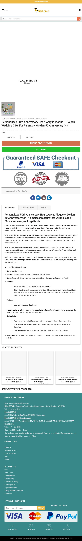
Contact (7, 459)
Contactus (49, 529)
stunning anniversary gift (25, 235)
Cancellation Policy (11, 482)
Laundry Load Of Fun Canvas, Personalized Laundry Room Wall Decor (14, 379)
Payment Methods (10, 488)
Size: (3, 133)
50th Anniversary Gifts (37, 119)
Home (4, 119)
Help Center (67, 529)
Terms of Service (10, 450)
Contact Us (8, 494)
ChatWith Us (12, 529)
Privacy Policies (10, 453)
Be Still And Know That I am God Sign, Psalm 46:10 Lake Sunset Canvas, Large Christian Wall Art (68, 379)
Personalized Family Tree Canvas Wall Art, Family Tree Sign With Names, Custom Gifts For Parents (41, 379)
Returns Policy (9, 476)
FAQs (6, 456)
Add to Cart (41, 150)
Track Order (8, 473)
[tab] (10, 207)
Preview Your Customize (41, 143)
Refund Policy (9, 479)
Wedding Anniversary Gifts (17, 119)
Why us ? (44, 208)
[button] (38, 382)
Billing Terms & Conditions (13, 491)
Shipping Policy (10, 485)
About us (7, 447)
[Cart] (79, 10)
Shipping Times (28, 208)
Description (10, 208)
